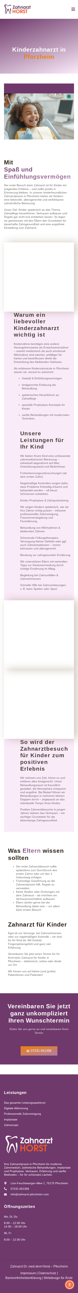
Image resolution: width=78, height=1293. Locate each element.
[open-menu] (73, 10)
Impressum (28, 1273)
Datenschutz (47, 1273)
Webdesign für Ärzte (58, 1278)
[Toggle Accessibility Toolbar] (69, 1284)
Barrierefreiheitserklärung (23, 1278)
